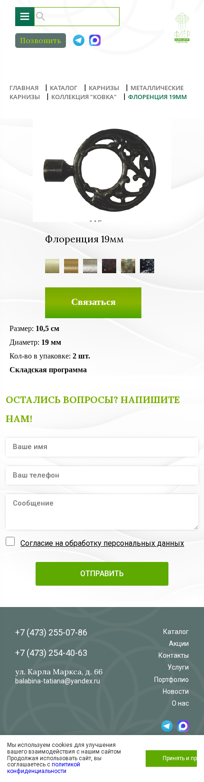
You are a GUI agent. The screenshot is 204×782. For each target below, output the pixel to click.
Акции (179, 643)
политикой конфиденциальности (43, 767)
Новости (176, 691)
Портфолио (171, 679)
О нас (180, 703)
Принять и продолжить (180, 758)
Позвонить (40, 40)
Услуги (178, 667)
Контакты (173, 655)
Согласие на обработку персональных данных (102, 543)
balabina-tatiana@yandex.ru (57, 681)
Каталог (176, 631)
